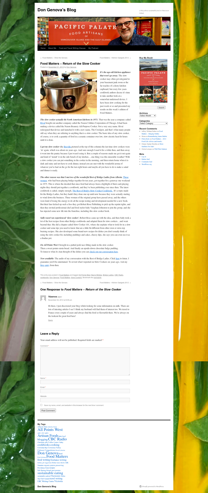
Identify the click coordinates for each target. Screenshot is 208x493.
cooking (54, 445)
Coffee (50, 442)
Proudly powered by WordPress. (153, 486)
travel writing (56, 478)
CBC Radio (118, 275)
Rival (42, 122)
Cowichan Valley (54, 447)
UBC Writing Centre (45, 481)
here (118, 258)
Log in (144, 156)
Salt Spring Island (44, 470)
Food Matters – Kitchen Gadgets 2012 (115, 57)
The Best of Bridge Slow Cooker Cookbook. (92, 190)
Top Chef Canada (43, 478)
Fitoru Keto (145, 139)
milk (66, 462)
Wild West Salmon (160, 149)
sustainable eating (50, 472)
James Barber (61, 463)
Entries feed (146, 159)
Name (43, 378)
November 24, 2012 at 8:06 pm (60, 300)
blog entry (44, 265)
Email (43, 387)
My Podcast (93, 48)
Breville (67, 146)
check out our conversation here (104, 251)
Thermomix (55, 476)
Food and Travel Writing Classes (72, 48)
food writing (43, 459)
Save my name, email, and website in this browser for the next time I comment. (74, 405)
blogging (42, 439)
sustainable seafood (44, 476)
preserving (60, 465)
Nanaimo (40, 465)
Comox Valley (58, 442)
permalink (97, 277)
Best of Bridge (96, 275)
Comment (44, 346)
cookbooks (44, 277)
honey (54, 462)
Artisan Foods (47, 435)
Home (43, 48)
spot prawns (56, 470)
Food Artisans (41, 457)
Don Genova (71, 67)
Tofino (63, 476)
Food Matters (64, 275)
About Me (52, 48)
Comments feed (147, 161)
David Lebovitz (60, 450)
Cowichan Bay (42, 447)
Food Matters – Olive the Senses (53, 57)
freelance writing (59, 459)
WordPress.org (147, 164)
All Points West (84, 275)
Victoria (58, 481)
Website (43, 396)
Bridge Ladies (108, 275)
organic (47, 465)
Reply (50, 320)
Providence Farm (43, 468)
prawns (52, 465)
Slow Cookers (76, 277)
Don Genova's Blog (56, 9)
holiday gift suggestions (44, 463)
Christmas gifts (42, 442)
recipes (52, 467)
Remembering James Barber (157, 136)
